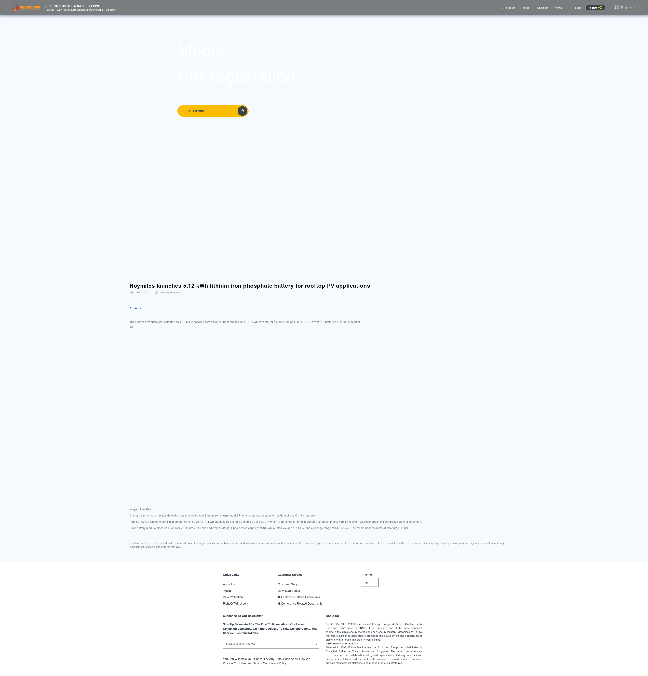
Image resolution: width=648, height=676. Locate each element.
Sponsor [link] (542, 8)
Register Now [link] (193, 111)
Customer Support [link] (290, 584)
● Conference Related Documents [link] (300, 603)
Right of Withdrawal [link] (236, 603)
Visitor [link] (526, 8)
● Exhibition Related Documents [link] (299, 597)
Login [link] (578, 8)
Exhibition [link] (509, 8)
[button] (231, 415)
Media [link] (227, 590)
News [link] (558, 8)
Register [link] (593, 7)
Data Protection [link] (233, 597)
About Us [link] (229, 584)
